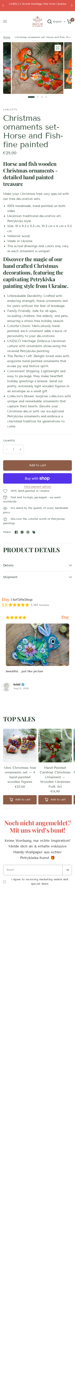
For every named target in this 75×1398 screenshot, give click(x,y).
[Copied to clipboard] (33, 532)
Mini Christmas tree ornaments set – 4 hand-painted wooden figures (20, 775)
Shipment (10, 577)
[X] (22, 532)
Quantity (9, 440)
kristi (17, 684)
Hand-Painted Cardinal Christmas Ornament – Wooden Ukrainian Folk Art (55, 777)
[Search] (49, 21)
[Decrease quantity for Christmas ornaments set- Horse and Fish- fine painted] (6, 449)
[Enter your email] (67, 870)
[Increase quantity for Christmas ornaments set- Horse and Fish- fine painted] (20, 449)
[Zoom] (58, 48)
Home (6, 37)
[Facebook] (16, 532)
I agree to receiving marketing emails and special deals (39, 882)
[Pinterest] (27, 532)
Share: (7, 532)
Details (8, 565)
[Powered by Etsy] (65, 617)
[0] (68, 21)
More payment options (37, 486)
